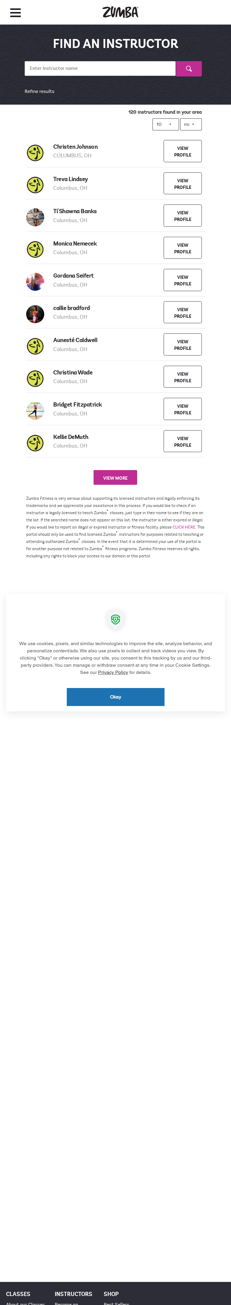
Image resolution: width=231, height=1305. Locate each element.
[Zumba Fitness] (120, 12)
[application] (115, 652)
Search (188, 73)
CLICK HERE (184, 527)
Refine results (39, 91)
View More (115, 478)
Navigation (15, 12)
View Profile (182, 151)
